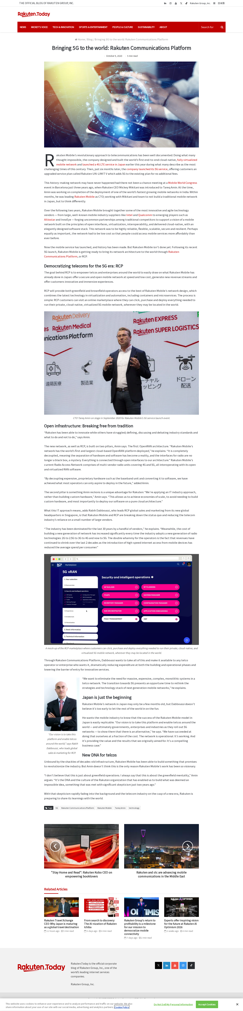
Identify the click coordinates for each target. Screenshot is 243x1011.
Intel (129, 215)
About (163, 27)
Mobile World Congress (182, 182)
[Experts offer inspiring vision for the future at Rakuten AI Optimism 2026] (181, 907)
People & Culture (122, 27)
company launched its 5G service (147, 169)
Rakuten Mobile (84, 196)
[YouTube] (175, 3)
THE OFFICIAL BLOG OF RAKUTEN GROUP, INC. (46, 3)
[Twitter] (181, 3)
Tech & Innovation (63, 27)
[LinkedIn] (166, 965)
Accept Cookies (207, 1004)
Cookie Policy (122, 1007)
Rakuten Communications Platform (77, 807)
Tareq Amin (120, 807)
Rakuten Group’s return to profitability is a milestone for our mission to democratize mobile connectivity (140, 927)
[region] (121, 1004)
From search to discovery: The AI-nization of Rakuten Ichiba (100, 923)
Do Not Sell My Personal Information (173, 1004)
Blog (90, 39)
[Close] (237, 1004)
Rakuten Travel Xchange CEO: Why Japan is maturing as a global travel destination (61, 923)
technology (134, 807)
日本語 (221, 3)
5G (57, 807)
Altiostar (49, 219)
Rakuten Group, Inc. (200, 3)
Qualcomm (145, 215)
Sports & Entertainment (93, 27)
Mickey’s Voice (39, 27)
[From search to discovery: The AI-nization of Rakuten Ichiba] (101, 907)
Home (81, 39)
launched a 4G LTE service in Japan (103, 164)
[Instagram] (170, 3)
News (23, 27)
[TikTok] (186, 3)
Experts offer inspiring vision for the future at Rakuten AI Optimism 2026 (181, 923)
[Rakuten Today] (34, 14)
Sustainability (146, 27)
